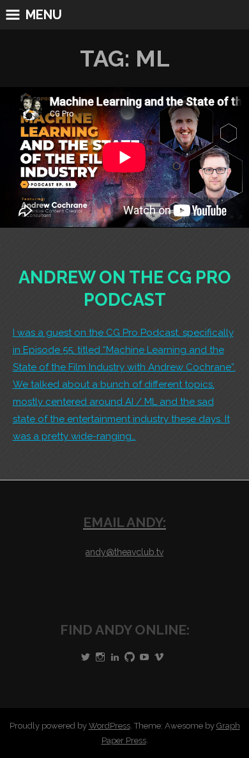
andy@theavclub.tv (124, 552)
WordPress (109, 725)
